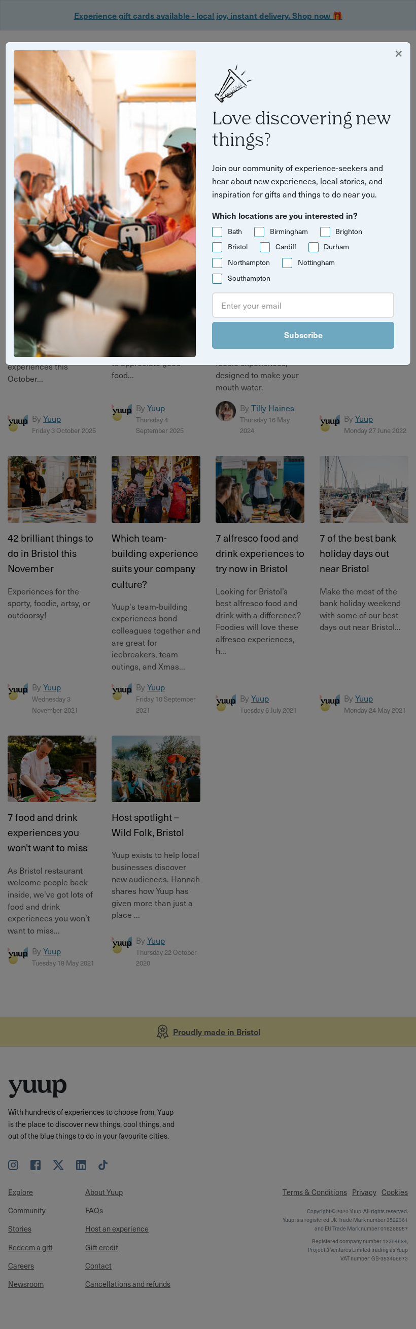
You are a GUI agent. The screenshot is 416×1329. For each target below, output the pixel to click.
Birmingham (289, 231)
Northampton (249, 262)
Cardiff (285, 246)
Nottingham (316, 262)
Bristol (238, 246)
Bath (235, 231)
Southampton (249, 278)
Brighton (348, 231)
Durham (336, 246)
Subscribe (303, 334)
